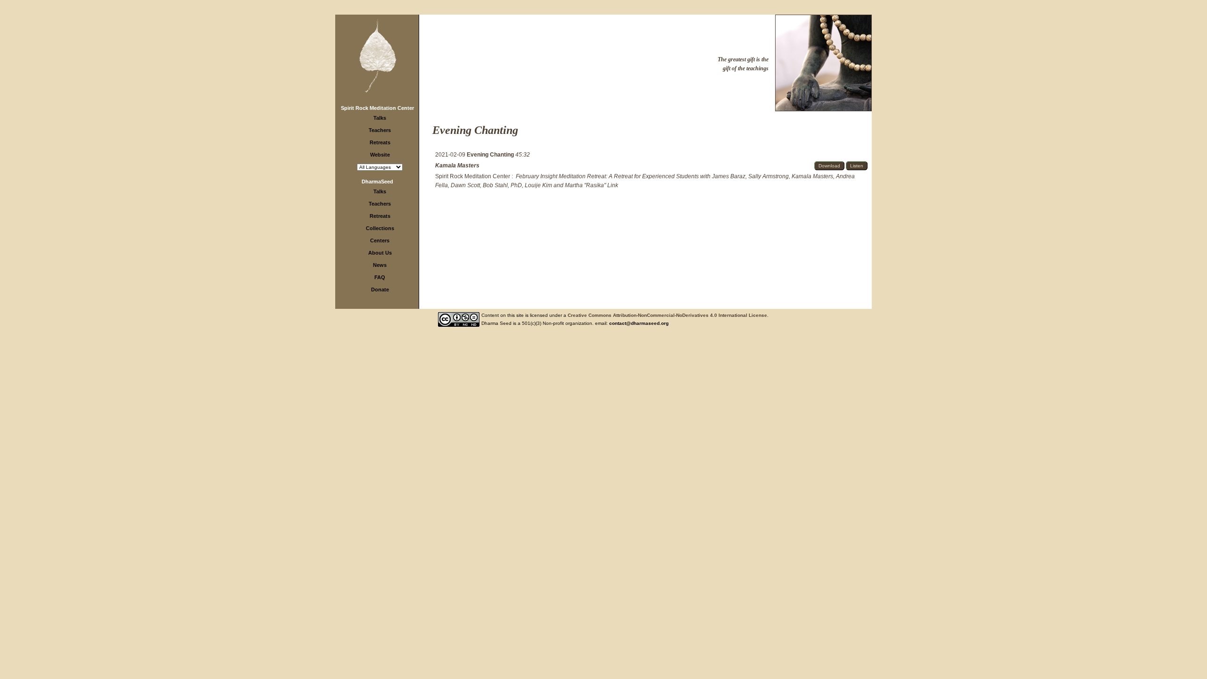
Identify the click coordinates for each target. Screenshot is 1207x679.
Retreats (380, 142)
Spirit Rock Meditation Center (377, 108)
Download (829, 165)
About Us (380, 253)
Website (380, 154)
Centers (379, 240)
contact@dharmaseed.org (639, 323)
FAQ (379, 277)
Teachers (380, 130)
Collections (380, 228)
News (380, 265)
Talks (379, 118)
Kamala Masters (457, 165)
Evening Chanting (491, 154)
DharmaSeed (377, 181)
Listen (856, 165)
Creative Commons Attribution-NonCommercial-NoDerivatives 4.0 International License (667, 315)
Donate (380, 289)
